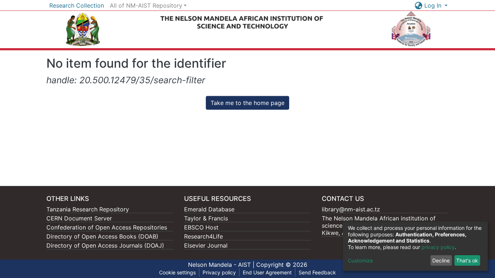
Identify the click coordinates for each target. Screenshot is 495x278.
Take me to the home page (247, 102)
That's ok (467, 260)
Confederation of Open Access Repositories (106, 227)
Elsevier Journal (206, 245)
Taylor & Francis (206, 218)
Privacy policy (219, 272)
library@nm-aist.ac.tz (351, 209)
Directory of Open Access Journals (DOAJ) (105, 245)
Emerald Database (209, 209)
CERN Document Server (79, 218)
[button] (418, 5)
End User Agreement (267, 272)
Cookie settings (177, 272)
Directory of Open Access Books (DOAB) (102, 236)
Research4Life (203, 236)
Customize (360, 260)
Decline (441, 260)
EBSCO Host (201, 227)
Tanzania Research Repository (87, 209)
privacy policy (438, 247)
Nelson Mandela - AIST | (222, 264)
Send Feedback (317, 272)
